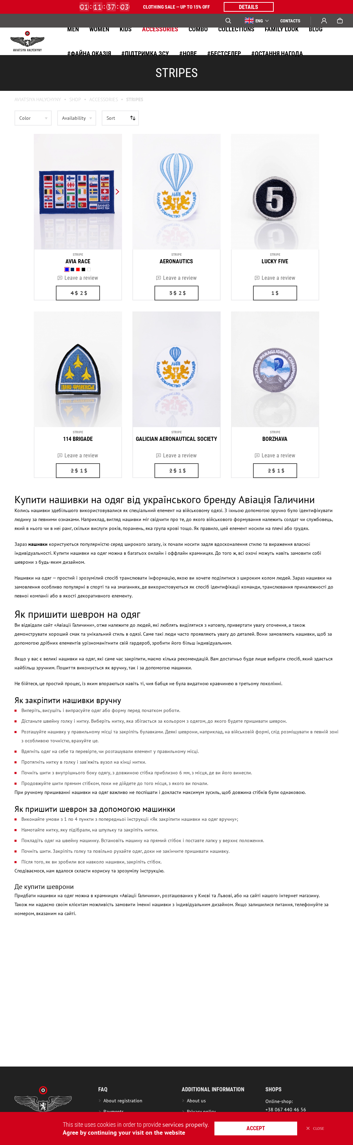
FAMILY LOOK (282, 29)
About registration (124, 1101)
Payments (113, 1112)
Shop (75, 99)
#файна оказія (89, 53)
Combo (198, 29)
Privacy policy (201, 1112)
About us (196, 1101)
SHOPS (273, 1089)
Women (99, 29)
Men (73, 29)
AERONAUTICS (176, 261)
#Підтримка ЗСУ (145, 53)
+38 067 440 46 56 (285, 1109)
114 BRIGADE (78, 439)
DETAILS (248, 7)
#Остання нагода (277, 53)
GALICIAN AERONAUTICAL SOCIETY (176, 439)
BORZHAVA (275, 439)
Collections (236, 29)
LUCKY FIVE (275, 261)
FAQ (103, 1089)
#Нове (188, 53)
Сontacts (290, 20)
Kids (126, 29)
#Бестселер (224, 53)
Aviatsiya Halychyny (37, 99)
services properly (185, 1124)
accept (255, 1128)
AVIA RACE (77, 261)
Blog (316, 29)
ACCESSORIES (160, 29)
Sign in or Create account (324, 21)
